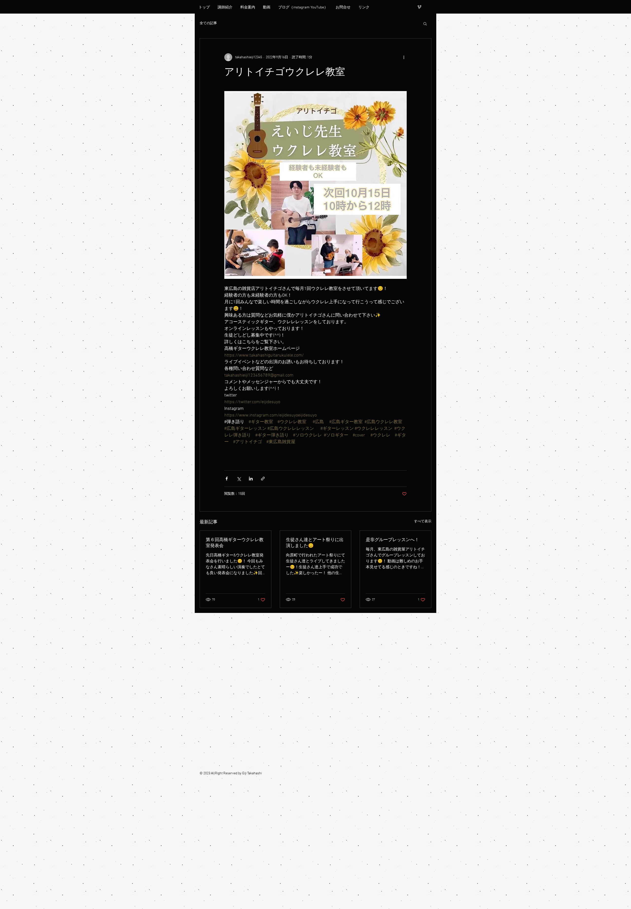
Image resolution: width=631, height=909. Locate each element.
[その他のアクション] (404, 57)
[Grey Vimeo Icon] (419, 7)
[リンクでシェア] (263, 478)
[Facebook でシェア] (226, 478)
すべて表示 (422, 521)
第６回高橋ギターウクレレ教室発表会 (234, 543)
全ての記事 (208, 23)
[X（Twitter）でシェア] (238, 478)
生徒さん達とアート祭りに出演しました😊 (315, 543)
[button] (425, 23)
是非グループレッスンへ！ (392, 540)
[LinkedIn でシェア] (250, 478)
